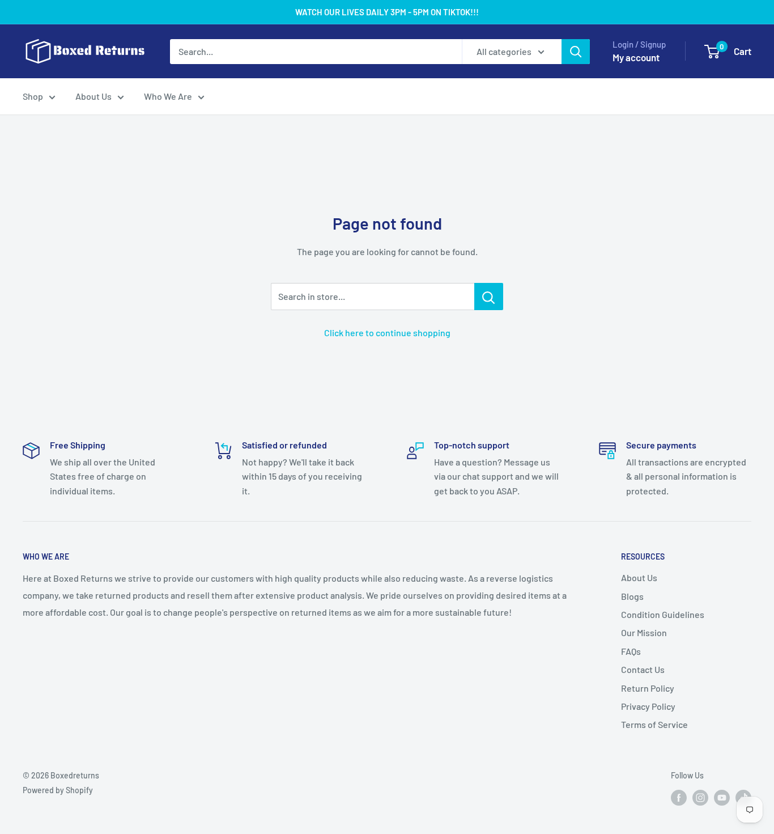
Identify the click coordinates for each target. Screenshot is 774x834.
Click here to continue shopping (387, 332)
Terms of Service (654, 724)
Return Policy (647, 688)
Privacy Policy (648, 706)
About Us (93, 96)
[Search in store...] (488, 296)
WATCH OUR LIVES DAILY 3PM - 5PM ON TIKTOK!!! (387, 12)
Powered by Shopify (58, 790)
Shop (33, 96)
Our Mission (644, 632)
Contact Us (643, 669)
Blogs (632, 596)
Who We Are (168, 96)
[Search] (576, 51)
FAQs (631, 651)
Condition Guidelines (662, 614)
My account (636, 57)
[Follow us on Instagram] (700, 797)
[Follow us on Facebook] (679, 797)
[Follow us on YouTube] (722, 797)
